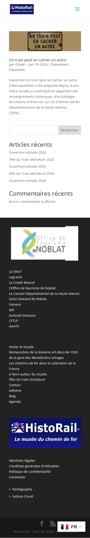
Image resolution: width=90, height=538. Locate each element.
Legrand (15, 277)
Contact (15, 385)
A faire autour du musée (28, 374)
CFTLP (13, 320)
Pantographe (22, 489)
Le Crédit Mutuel (22, 282)
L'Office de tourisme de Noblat (32, 288)
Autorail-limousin (22, 315)
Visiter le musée (21, 347)
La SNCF (15, 271)
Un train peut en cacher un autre (37, 59)
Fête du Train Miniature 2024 (31, 173)
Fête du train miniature (27, 379)
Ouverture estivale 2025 (27, 166)
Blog (12, 396)
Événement (60, 64)
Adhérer (15, 390)
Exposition (17, 70)
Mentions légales (22, 460)
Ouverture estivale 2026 (27, 152)
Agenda (15, 401)
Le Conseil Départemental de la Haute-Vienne (44, 293)
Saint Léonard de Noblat (28, 299)
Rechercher (69, 130)
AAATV (14, 326)
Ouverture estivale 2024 (27, 180)
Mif (11, 310)
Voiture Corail (22, 496)
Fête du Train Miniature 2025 (31, 159)
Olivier (20, 64)
